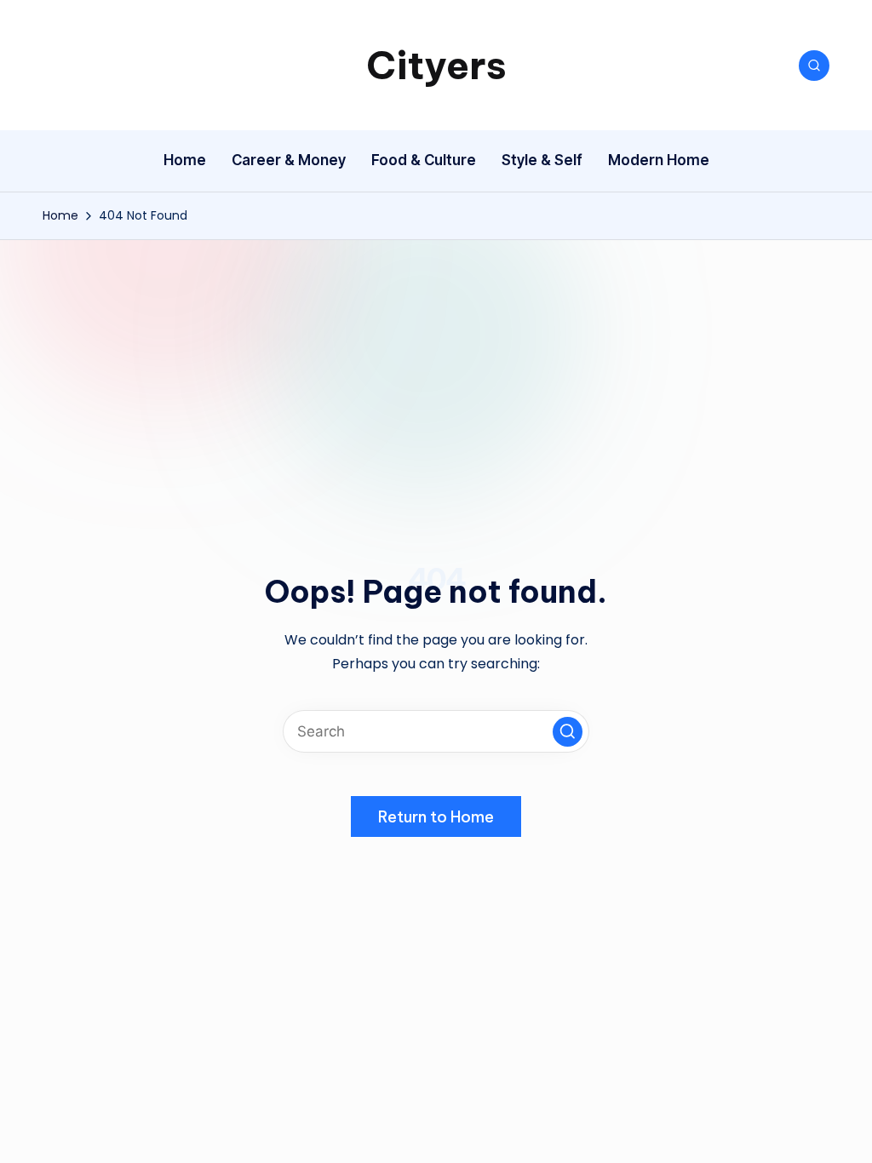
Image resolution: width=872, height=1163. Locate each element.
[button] (567, 732)
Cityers (436, 65)
